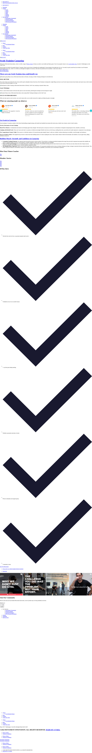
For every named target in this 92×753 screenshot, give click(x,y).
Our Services (5, 17)
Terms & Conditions (7, 733)
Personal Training (9, 19)
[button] (1, 111)
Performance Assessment (10, 18)
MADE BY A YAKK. (53, 730)
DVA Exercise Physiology (11, 21)
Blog (4, 45)
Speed (6, 12)
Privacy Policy (6, 732)
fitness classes (30, 64)
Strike (6, 13)
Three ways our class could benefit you (19, 74)
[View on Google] (3, 106)
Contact (4, 46)
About (4, 43)
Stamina (7, 14)
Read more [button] (4, 115)
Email (1, 602)
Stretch (6, 11)
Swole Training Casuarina (12, 60)
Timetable (5, 7)
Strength (7, 15)
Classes (4, 8)
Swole (6, 9)
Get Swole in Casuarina (8, 120)
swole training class (72, 64)
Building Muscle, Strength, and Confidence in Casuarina (19, 138)
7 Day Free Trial (6, 48)
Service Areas (6, 617)
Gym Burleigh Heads (9, 44)
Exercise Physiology (9, 20)
